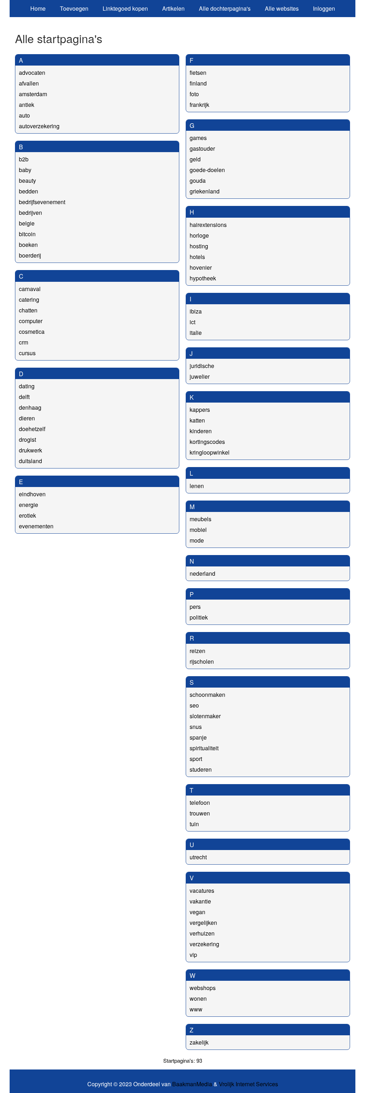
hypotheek (203, 278)
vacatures (202, 890)
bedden (28, 191)
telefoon (200, 802)
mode (197, 540)
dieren (27, 418)
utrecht (198, 857)
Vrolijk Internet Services (248, 1084)
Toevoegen (74, 8)
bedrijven (30, 212)
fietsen (198, 72)
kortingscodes (207, 441)
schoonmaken (207, 694)
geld (195, 159)
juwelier (200, 376)
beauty (27, 180)
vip (193, 954)
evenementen (36, 526)
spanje (198, 737)
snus (196, 726)
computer (30, 321)
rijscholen (202, 661)
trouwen (200, 813)
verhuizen (202, 933)
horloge (199, 235)
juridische (202, 366)
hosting (199, 246)
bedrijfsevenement (42, 202)
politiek (199, 617)
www (196, 1009)
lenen (197, 486)
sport (196, 759)
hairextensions (208, 225)
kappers (200, 409)
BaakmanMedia (192, 1084)
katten (197, 420)
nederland (202, 573)
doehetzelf (32, 429)
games (198, 138)
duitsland (30, 461)
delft (24, 397)
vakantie (200, 901)
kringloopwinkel (210, 452)
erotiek (27, 515)
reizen (197, 651)
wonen (198, 998)
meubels (200, 519)
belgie (27, 223)
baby (25, 170)
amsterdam (33, 94)
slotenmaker (205, 716)
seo (194, 705)
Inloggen (324, 8)
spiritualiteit (204, 748)
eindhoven (32, 494)
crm (23, 342)
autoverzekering (39, 126)
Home (38, 8)
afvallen (29, 83)
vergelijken (203, 922)
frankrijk (199, 104)
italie (196, 332)
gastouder (202, 148)
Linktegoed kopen (125, 8)
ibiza (196, 311)
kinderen (201, 431)
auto (24, 115)
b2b (24, 159)
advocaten (32, 72)
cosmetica (32, 331)
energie (28, 505)
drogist (27, 439)
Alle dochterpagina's (225, 8)
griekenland (205, 191)
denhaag (30, 407)
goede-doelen (207, 170)
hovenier (201, 267)
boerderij (30, 255)
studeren (201, 769)
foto (194, 94)
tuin (194, 824)
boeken (28, 244)
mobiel (198, 529)
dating (27, 386)
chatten (28, 310)
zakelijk (199, 1042)
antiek (26, 104)
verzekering (204, 944)
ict (192, 322)
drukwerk (30, 450)
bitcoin (27, 234)
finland (198, 83)
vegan (197, 912)
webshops (203, 988)
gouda (198, 180)
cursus (27, 353)
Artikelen (173, 8)
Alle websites (282, 8)
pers (195, 606)
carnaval (30, 289)
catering (29, 299)
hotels (197, 257)
